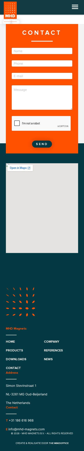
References (53, 350)
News (48, 359)
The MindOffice (59, 443)
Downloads (16, 359)
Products (14, 350)
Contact (13, 368)
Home (10, 342)
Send (42, 144)
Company (51, 342)
